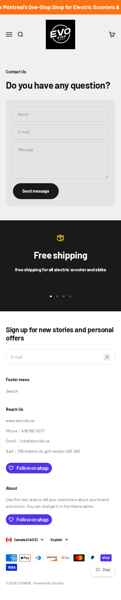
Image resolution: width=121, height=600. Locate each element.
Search (12, 391)
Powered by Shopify (48, 583)
